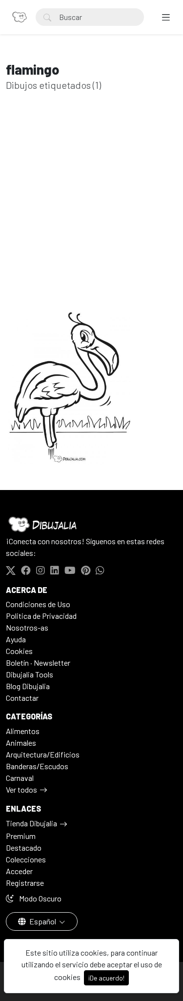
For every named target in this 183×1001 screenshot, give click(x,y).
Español (43, 921)
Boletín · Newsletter (38, 662)
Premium (21, 835)
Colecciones (26, 859)
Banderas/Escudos (37, 766)
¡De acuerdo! (106, 978)
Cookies (19, 650)
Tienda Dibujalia (31, 823)
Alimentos (23, 730)
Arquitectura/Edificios (43, 754)
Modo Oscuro (39, 898)
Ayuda (16, 639)
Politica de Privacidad (41, 615)
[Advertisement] (91, 214)
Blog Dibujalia (28, 686)
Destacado (23, 847)
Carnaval (20, 777)
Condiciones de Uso (38, 604)
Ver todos (21, 789)
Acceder (19, 871)
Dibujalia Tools (29, 674)
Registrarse (25, 882)
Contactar (22, 697)
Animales (21, 742)
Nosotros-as (27, 627)
